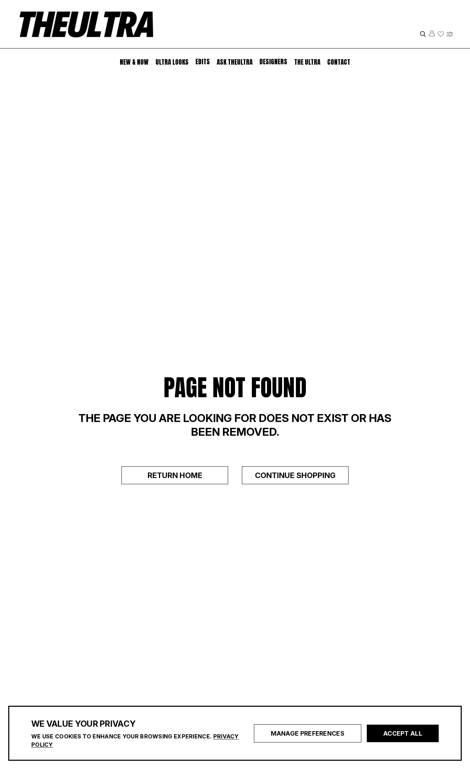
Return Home (175, 475)
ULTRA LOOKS (172, 62)
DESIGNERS (273, 61)
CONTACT (338, 62)
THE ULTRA (307, 62)
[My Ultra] (441, 34)
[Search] (423, 34)
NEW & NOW (134, 62)
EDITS (202, 61)
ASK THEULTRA (235, 62)
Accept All (402, 733)
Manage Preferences (307, 733)
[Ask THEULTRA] (449, 34)
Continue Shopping (295, 475)
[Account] (432, 33)
